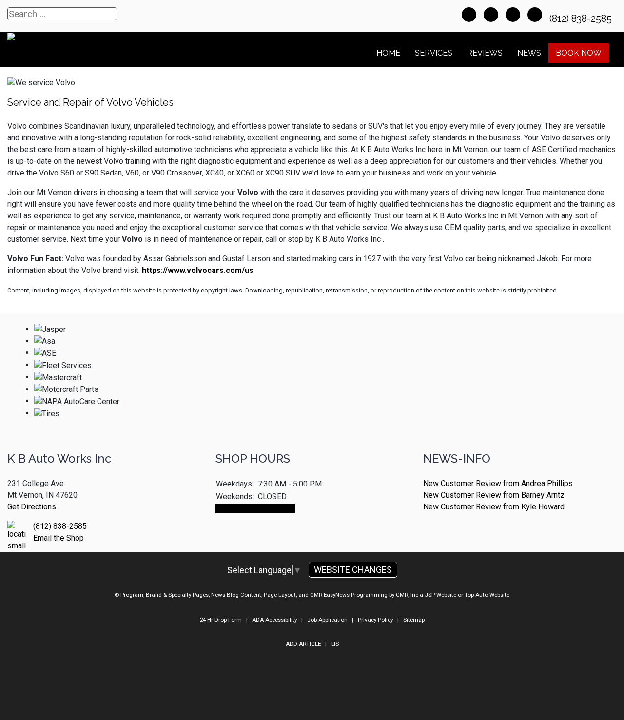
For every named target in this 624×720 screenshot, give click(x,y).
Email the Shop (58, 538)
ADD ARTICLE (303, 644)
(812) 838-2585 (581, 18)
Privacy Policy (375, 619)
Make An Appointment (255, 508)
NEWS (529, 53)
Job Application (327, 619)
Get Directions (31, 506)
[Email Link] (491, 14)
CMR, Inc (407, 594)
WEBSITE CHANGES (353, 569)
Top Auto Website (487, 594)
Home (388, 53)
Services (433, 53)
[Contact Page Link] (469, 14)
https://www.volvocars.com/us (198, 270)
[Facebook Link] (513, 14)
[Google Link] (534, 14)
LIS (335, 644)
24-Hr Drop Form (221, 619)
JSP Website (440, 594)
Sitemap (414, 619)
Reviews (485, 53)
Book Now (579, 53)
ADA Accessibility (274, 619)
